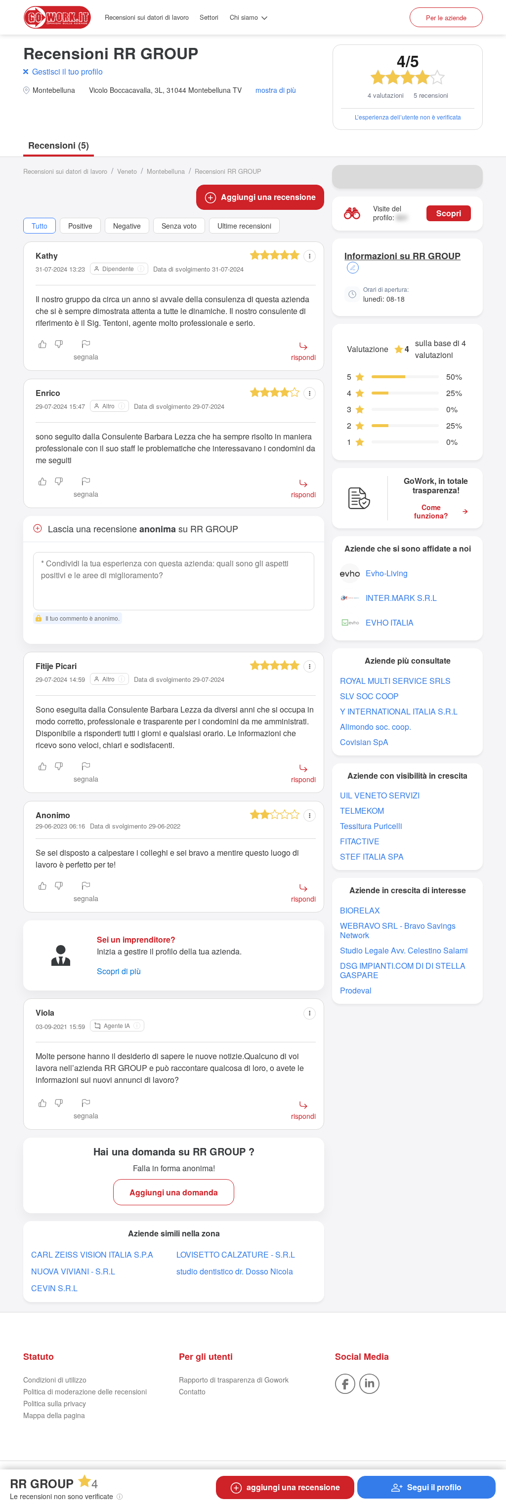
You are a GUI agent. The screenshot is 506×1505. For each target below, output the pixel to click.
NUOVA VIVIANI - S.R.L (73, 1271)
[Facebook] (345, 1382)
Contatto (192, 1391)
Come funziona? (431, 511)
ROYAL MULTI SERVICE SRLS (395, 680)
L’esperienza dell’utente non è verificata (408, 117)
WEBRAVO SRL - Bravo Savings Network (398, 930)
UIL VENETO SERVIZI (380, 795)
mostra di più (275, 90)
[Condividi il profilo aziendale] (469, 177)
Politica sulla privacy (54, 1403)
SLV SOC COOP (369, 696)
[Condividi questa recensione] (309, 256)
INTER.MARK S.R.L (401, 597)
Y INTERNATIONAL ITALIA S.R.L (399, 711)
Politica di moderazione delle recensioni (85, 1391)
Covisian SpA (364, 742)
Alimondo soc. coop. (375, 726)
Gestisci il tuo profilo (67, 71)
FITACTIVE (360, 841)
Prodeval (356, 990)
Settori (209, 17)
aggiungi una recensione (293, 1487)
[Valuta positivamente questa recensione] (42, 351)
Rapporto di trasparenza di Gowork (234, 1380)
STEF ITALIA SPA (372, 856)
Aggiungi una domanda (173, 1192)
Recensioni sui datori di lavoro (147, 17)
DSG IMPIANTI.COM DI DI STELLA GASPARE (402, 970)
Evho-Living (387, 573)
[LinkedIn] (369, 1382)
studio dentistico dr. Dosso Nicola (234, 1271)
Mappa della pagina (54, 1415)
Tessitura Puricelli (371, 826)
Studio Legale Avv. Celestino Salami (404, 950)
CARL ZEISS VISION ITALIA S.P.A (92, 1254)
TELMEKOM (362, 810)
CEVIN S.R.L (54, 1288)
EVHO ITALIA (390, 622)
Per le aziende (446, 17)
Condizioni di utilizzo (54, 1380)
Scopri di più (119, 971)
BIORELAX (360, 910)
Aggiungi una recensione (268, 196)
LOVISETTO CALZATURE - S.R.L (235, 1254)
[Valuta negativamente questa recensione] (59, 351)
